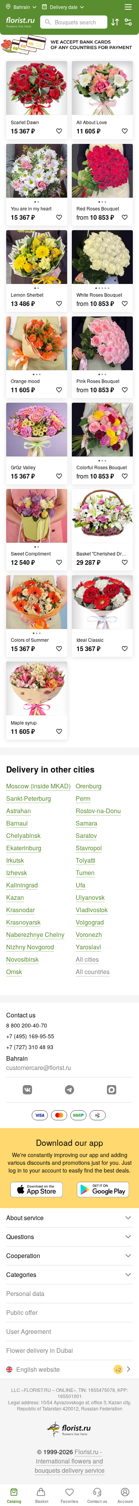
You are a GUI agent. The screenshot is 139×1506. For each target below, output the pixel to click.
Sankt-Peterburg (28, 798)
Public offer (21, 1312)
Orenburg (89, 785)
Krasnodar (20, 909)
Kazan (15, 897)
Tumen (85, 872)
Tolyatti (85, 860)
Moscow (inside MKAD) (38, 785)
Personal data (25, 1293)
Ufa (80, 884)
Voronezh (89, 934)
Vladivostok (92, 909)
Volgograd (90, 922)
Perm (83, 798)
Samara (86, 823)
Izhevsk (16, 872)
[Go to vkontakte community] (27, 1089)
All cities (87, 959)
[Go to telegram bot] (69, 1089)
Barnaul (17, 823)
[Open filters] (128, 22)
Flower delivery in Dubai (39, 1350)
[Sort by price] (115, 22)
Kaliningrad (22, 884)
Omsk (14, 971)
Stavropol (89, 847)
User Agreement (28, 1331)
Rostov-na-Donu (98, 810)
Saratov (86, 835)
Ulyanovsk (90, 897)
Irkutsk (15, 860)
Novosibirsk (22, 959)
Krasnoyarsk (23, 922)
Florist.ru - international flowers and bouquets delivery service (70, 1461)
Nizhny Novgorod (30, 946)
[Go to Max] (111, 1089)
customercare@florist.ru (38, 1067)
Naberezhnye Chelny (35, 934)
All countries (93, 971)
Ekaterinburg (23, 847)
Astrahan (18, 810)
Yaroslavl (88, 946)
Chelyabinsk (23, 835)
